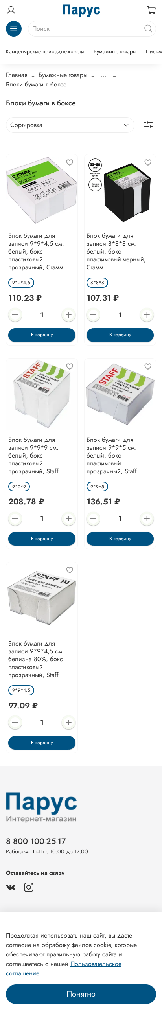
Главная (17, 74)
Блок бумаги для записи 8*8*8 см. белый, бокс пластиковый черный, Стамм (116, 251)
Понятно (81, 994)
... (104, 75)
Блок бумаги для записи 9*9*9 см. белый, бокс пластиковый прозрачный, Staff (33, 455)
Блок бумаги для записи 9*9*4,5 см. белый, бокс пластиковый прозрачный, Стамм (36, 251)
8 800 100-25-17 (36, 841)
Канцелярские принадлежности (45, 51)
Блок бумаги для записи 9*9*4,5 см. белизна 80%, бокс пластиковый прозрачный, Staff (36, 659)
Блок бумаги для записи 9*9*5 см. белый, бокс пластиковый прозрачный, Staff (112, 455)
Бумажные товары (115, 51)
